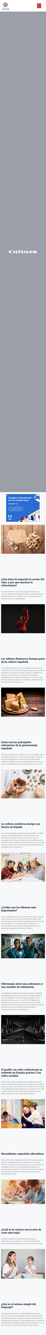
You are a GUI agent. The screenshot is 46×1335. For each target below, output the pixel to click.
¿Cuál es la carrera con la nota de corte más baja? (21, 1231)
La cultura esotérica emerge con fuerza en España (20, 825)
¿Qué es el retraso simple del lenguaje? (18, 1305)
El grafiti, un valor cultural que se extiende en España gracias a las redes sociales (21, 1072)
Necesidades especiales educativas (22, 1153)
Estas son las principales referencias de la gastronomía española (19, 745)
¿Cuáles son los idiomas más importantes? (18, 909)
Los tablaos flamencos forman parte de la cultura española (23, 660)
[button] (39, 5)
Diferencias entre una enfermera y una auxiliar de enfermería (22, 985)
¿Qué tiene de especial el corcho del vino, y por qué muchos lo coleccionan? (22, 582)
